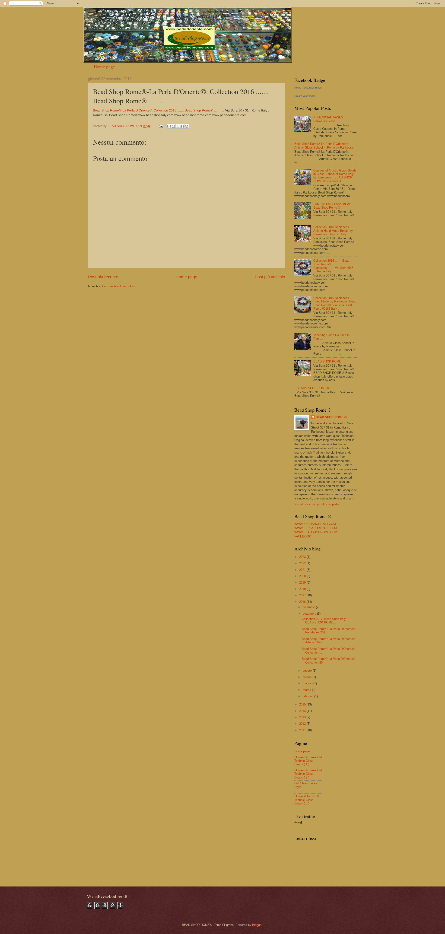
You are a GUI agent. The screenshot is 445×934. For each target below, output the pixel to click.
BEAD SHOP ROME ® (331, 417)
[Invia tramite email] (169, 126)
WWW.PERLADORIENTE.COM (315, 528)
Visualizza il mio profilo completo (316, 504)
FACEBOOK (302, 536)
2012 (303, 723)
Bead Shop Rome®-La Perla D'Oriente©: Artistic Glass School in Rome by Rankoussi (324, 145)
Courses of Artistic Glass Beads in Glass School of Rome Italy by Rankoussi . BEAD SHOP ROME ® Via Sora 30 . (334, 176)
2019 (303, 582)
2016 (303, 602)
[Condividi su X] (177, 126)
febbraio (308, 696)
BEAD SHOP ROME (327, 361)
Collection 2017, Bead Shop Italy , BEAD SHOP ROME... (325, 620)
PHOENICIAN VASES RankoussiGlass (328, 119)
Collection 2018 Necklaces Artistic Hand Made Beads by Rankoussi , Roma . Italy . (333, 230)
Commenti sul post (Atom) (119, 286)
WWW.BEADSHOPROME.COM (315, 532)
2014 (303, 711)
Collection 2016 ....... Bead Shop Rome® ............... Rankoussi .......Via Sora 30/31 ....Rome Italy (334, 266)
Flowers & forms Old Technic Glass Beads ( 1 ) (308, 761)
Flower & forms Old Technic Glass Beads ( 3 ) (307, 799)
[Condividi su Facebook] (182, 126)
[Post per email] (160, 126)
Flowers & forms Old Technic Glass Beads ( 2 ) (308, 774)
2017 (303, 595)
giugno (307, 677)
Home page (104, 67)
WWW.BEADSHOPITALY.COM (315, 524)
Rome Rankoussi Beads (308, 87)
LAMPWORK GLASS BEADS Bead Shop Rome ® (333, 205)
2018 (303, 589)
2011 (303, 730)
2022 (303, 563)
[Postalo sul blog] (173, 126)
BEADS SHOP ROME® (313, 388)
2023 (303, 557)
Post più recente (103, 277)
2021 (303, 570)
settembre (310, 613)
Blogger (257, 925)
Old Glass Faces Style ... (307, 787)
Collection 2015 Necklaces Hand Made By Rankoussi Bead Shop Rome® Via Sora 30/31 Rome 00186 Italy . (334, 303)
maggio (308, 683)
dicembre (309, 607)
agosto (308, 670)
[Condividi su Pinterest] (186, 126)
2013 (303, 717)
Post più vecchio (270, 277)
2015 (303, 704)
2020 (303, 576)
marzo (307, 690)
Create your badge (304, 96)
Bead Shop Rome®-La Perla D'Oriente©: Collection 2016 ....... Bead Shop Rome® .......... (158, 110)
